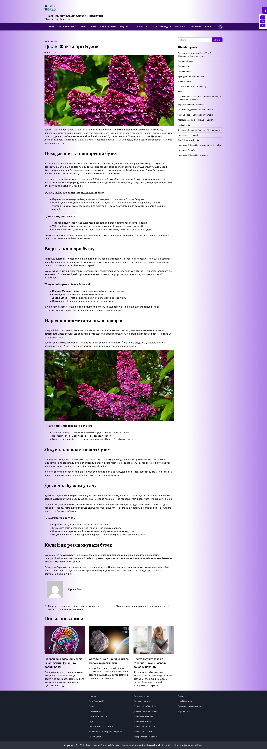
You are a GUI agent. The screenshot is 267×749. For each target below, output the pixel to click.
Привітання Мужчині (143, 716)
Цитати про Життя (98, 716)
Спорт (93, 27)
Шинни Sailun (95, 736)
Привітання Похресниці (145, 726)
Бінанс (181, 91)
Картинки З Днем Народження (193, 155)
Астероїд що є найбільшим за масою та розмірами (109, 661)
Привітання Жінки (142, 721)
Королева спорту (142, 701)
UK (263, 21)
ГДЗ (91, 721)
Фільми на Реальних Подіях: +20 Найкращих (199, 130)
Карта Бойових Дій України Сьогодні (195, 115)
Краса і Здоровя (108, 27)
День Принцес (185, 81)
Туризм (82, 27)
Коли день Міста (141, 696)
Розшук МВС (184, 125)
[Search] (220, 27)
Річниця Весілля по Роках (101, 726)
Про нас (182, 696)
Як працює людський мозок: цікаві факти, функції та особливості (63, 663)
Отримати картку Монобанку (192, 86)
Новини (50, 27)
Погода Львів (184, 71)
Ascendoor (167, 745)
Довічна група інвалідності (146, 711)
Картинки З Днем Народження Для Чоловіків (199, 145)
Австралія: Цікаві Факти (145, 736)
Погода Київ (183, 66)
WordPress (196, 745)
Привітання (195, 27)
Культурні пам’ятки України (191, 76)
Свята (208, 27)
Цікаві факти (142, 27)
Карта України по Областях (191, 104)
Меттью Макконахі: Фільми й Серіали (196, 120)
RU (263, 25)
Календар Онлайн (186, 150)
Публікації (180, 27)
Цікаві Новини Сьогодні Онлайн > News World (73, 16)
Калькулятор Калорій (188, 135)
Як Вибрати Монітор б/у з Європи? (105, 731)
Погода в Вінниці (186, 61)
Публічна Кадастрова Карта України (195, 110)
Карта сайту (184, 711)
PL (263, 17)
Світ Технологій (66, 27)
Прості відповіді (160, 27)
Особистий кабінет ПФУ (145, 706)
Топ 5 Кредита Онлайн (188, 140)
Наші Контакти (185, 701)
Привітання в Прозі (143, 731)
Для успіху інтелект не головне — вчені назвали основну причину (150, 663)
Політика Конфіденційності (190, 706)
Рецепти (124, 27)
